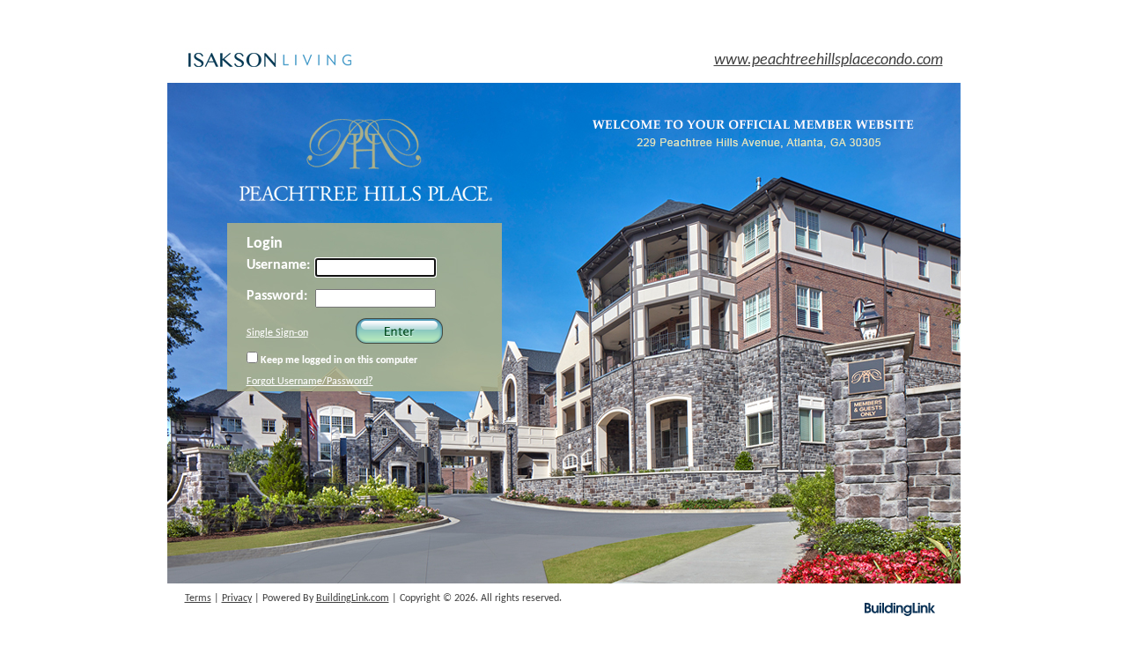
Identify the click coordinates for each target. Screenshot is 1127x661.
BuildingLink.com (352, 598)
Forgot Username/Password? (310, 381)
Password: (277, 296)
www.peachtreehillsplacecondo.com (828, 60)
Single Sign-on (277, 333)
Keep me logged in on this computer (337, 360)
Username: (278, 265)
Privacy (237, 598)
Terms (198, 598)
